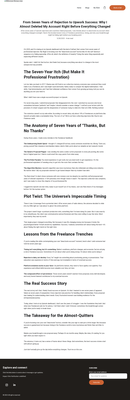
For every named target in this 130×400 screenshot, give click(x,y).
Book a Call (117, 8)
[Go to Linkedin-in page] (14, 385)
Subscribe (96, 382)
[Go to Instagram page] (6, 385)
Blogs (87, 8)
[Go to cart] (104, 7)
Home (79, 8)
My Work (96, 8)
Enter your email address (98, 372)
